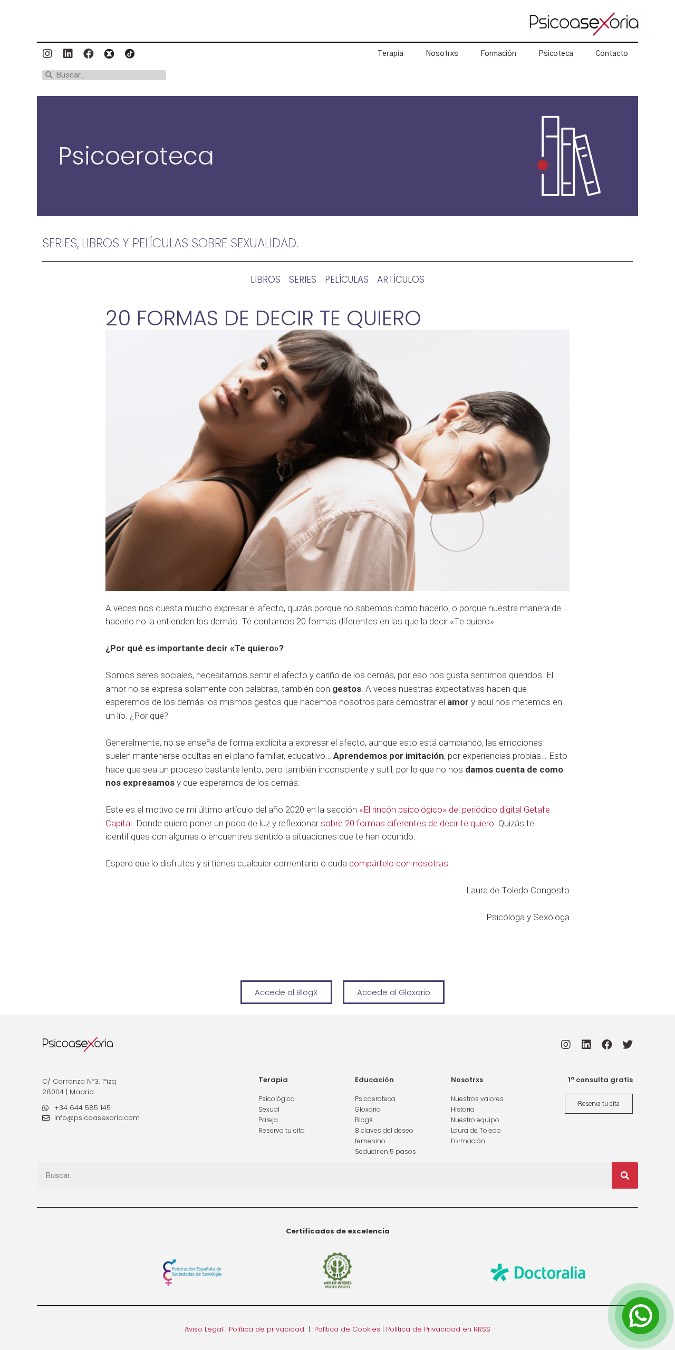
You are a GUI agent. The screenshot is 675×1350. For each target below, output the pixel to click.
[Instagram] (47, 54)
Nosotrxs (442, 53)
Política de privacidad (266, 1329)
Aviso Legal (204, 1329)
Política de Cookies (347, 1329)
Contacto (611, 53)
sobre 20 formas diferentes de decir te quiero (407, 823)
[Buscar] (625, 1175)
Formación (498, 53)
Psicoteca (555, 53)
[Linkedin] (68, 54)
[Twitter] (627, 1044)
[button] (286, 992)
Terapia (390, 53)
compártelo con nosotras (398, 863)
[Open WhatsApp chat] (640, 1315)
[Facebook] (88, 54)
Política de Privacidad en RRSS (438, 1329)
